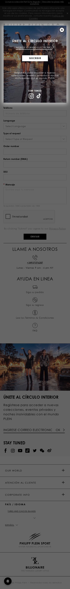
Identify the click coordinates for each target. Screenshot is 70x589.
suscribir (35, 58)
